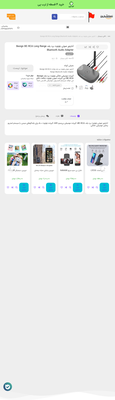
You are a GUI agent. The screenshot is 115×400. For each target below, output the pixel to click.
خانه (109, 36)
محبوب (97, 47)
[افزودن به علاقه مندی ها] (88, 187)
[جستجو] (54, 17)
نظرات (58, 116)
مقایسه (90, 47)
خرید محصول (104, 188)
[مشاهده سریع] (96, 187)
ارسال (94, 47)
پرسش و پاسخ (40, 116)
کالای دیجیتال (102, 36)
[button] (68, 27)
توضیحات (73, 116)
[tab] (75, 116)
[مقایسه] (92, 187)
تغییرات (86, 47)
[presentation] (80, 67)
